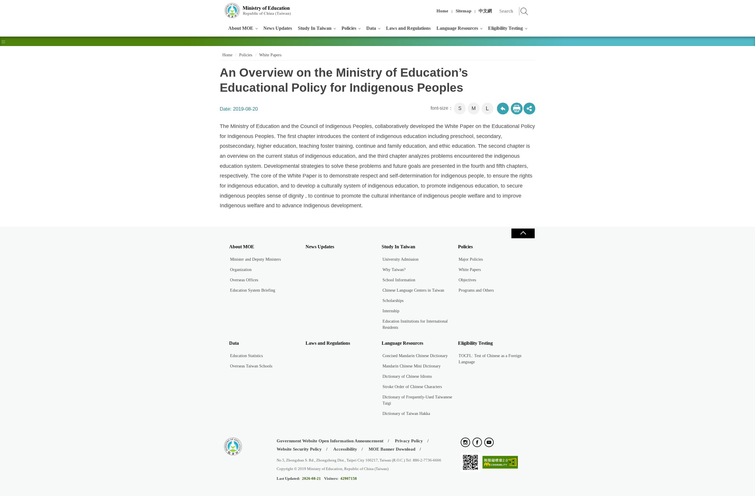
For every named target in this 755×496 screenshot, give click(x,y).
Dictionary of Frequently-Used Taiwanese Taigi (417, 400)
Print (517, 108)
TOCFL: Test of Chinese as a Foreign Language (490, 359)
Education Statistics (246, 356)
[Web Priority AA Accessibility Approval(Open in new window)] (500, 462)
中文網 (485, 11)
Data (371, 28)
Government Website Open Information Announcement (330, 440)
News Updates (277, 28)
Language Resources (457, 28)
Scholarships (393, 300)
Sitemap (463, 11)
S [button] (460, 108)
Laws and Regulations (408, 28)
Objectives (467, 280)
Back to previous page (503, 108)
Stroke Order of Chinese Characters (412, 387)
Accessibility (345, 449)
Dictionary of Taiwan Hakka (406, 413)
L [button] (487, 108)
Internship (391, 311)
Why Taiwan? (394, 269)
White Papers (270, 55)
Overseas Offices (244, 280)
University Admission (400, 259)
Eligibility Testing (505, 28)
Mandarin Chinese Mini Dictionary (412, 366)
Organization (241, 269)
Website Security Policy (299, 449)
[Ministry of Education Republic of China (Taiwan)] (258, 10)
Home (442, 11)
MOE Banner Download (392, 449)
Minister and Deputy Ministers (255, 259)
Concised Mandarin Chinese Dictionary (415, 356)
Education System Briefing (252, 290)
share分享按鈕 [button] (529, 108)
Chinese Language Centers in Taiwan (413, 290)
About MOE (240, 28)
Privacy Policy (409, 440)
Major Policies (471, 259)
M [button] (474, 108)
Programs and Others (476, 290)
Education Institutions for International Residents (415, 324)
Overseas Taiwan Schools (251, 366)
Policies (349, 28)
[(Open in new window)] (465, 443)
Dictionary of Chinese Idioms (407, 376)
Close (522, 233)
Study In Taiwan (314, 28)
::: (218, 7)
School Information (399, 280)
